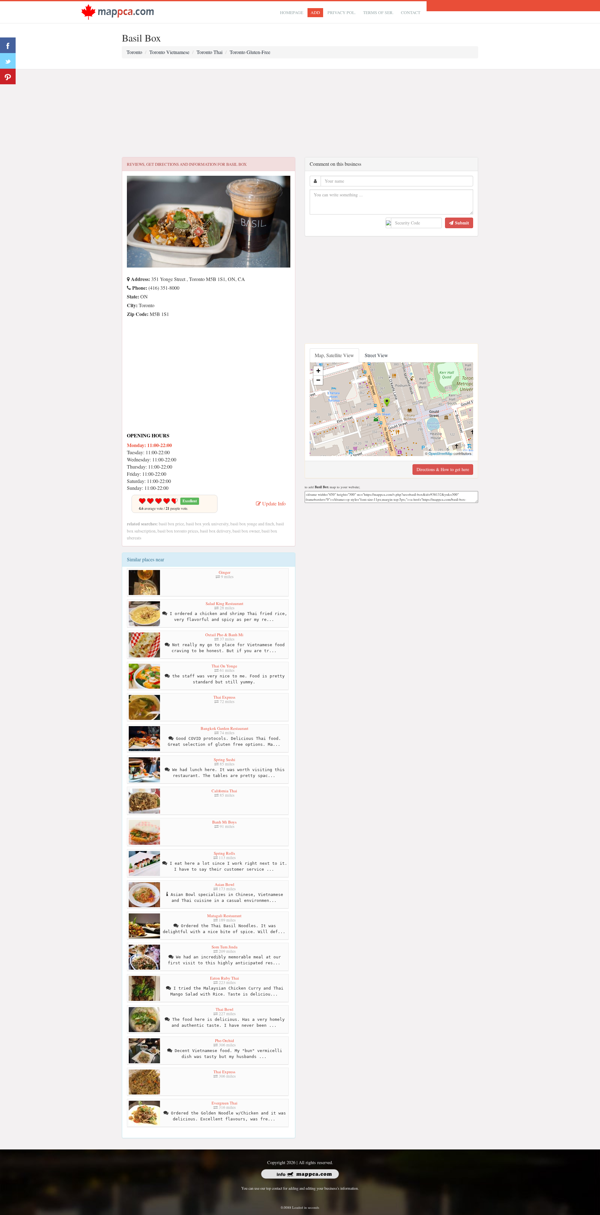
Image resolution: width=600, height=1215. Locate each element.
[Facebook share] (8, 45)
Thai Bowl (224, 1009)
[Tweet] (8, 61)
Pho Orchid (224, 1040)
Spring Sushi (224, 759)
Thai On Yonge (224, 666)
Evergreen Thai (225, 1103)
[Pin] (8, 76)
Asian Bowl (224, 884)
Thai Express (224, 697)
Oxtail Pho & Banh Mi (224, 634)
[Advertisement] (300, 113)
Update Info (273, 503)
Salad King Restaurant (224, 603)
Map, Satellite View (334, 355)
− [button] (318, 380)
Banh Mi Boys (224, 822)
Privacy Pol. (342, 12)
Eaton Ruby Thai (224, 978)
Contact (410, 12)
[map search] (117, 11)
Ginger (224, 572)
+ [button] (318, 371)
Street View (376, 355)
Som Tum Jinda (225, 947)
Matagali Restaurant (224, 915)
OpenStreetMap (440, 453)
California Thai (224, 791)
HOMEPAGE (291, 12)
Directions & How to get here (443, 469)
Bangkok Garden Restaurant (224, 728)
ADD (315, 12)
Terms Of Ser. (378, 12)
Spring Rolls (224, 853)
